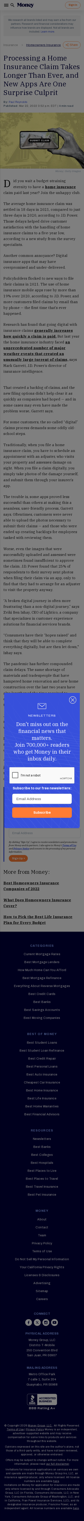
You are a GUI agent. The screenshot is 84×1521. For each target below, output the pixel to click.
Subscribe (42, 812)
